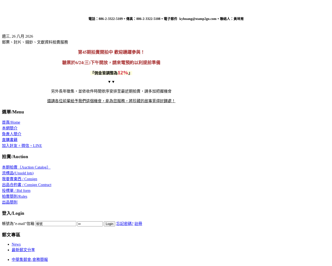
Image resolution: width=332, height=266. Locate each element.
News (16, 244)
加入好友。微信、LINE (22, 146)
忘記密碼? (124, 224)
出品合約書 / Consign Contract (26, 185)
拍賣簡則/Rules (14, 196)
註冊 (138, 224)
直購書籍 (9, 140)
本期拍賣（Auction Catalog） (26, 167)
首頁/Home (11, 122)
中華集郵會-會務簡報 (30, 259)
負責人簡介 (11, 134)
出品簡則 (9, 202)
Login (109, 224)
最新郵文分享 (23, 250)
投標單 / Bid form (16, 191)
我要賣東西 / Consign (19, 179)
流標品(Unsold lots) (18, 173)
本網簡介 (9, 128)
